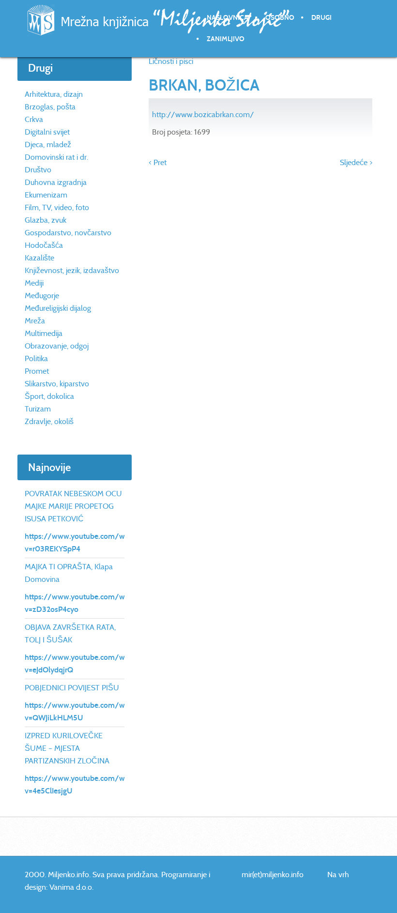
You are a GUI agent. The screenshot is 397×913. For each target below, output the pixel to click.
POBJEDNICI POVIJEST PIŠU (72, 687)
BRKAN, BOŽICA (204, 85)
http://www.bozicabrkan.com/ (203, 114)
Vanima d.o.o (70, 887)
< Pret (158, 162)
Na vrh (338, 874)
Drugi (321, 18)
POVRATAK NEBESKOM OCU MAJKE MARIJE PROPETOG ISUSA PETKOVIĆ (73, 506)
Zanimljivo (225, 39)
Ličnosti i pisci (171, 61)
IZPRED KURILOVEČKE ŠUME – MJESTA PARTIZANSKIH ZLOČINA (67, 748)
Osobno (279, 18)
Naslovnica (227, 18)
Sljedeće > (356, 162)
